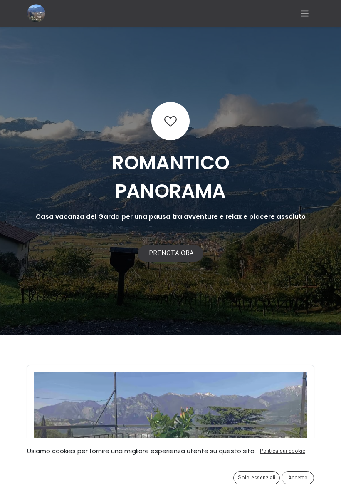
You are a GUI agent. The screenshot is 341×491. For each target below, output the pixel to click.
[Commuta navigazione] (305, 13)
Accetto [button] (298, 478)
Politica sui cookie (282, 451)
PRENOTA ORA (170, 253)
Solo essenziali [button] (256, 478)
